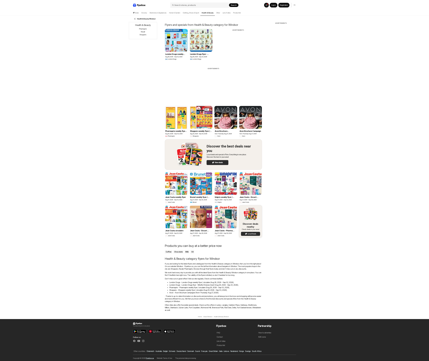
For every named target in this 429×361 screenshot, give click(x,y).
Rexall (181, 269)
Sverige (248, 351)
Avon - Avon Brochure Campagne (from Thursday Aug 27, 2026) (193, 292)
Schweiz (172, 351)
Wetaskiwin (256, 307)
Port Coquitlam (194, 307)
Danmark (190, 351)
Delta (234, 307)
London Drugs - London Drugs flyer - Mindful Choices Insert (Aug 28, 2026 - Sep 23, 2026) (203, 285)
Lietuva (226, 351)
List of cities (226, 13)
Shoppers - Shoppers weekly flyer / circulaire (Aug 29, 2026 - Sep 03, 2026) (198, 290)
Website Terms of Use (164, 358)
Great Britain (213, 351)
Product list (237, 13)
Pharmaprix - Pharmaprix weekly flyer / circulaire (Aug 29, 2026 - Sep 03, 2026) (199, 287)
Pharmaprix (188, 269)
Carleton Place (234, 305)
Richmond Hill (206, 307)
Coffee (168, 252)
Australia (158, 351)
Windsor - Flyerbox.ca (185, 266)
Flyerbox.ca (150, 358)
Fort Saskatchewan (244, 307)
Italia (220, 351)
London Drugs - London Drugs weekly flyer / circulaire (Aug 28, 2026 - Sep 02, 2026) (201, 282)
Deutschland (181, 351)
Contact (220, 337)
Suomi (197, 351)
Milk (187, 252)
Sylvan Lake (183, 307)
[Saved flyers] (266, 5)
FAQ (218, 333)
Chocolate (178, 252)
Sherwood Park (217, 307)
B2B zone (262, 337)
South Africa (256, 351)
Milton (167, 307)
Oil (192, 252)
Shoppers (174, 269)
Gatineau (243, 305)
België (165, 351)
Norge (241, 351)
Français (204, 351)
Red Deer (227, 307)
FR (294, 5)
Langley (225, 305)
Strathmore (252, 305)
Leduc (218, 305)
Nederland (234, 351)
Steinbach (174, 307)
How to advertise (264, 333)
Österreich (150, 351)
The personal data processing (185, 358)
